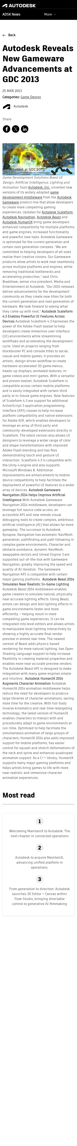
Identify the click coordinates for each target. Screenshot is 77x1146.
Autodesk (20, 106)
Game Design (31, 97)
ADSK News (11, 14)
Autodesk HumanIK (17, 222)
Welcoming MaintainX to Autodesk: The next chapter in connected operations (39, 833)
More (48, 14)
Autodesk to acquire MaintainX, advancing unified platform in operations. (39, 862)
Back (12, 35)
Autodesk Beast (49, 217)
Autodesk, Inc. (39, 187)
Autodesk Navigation (18, 217)
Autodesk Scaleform (57, 212)
